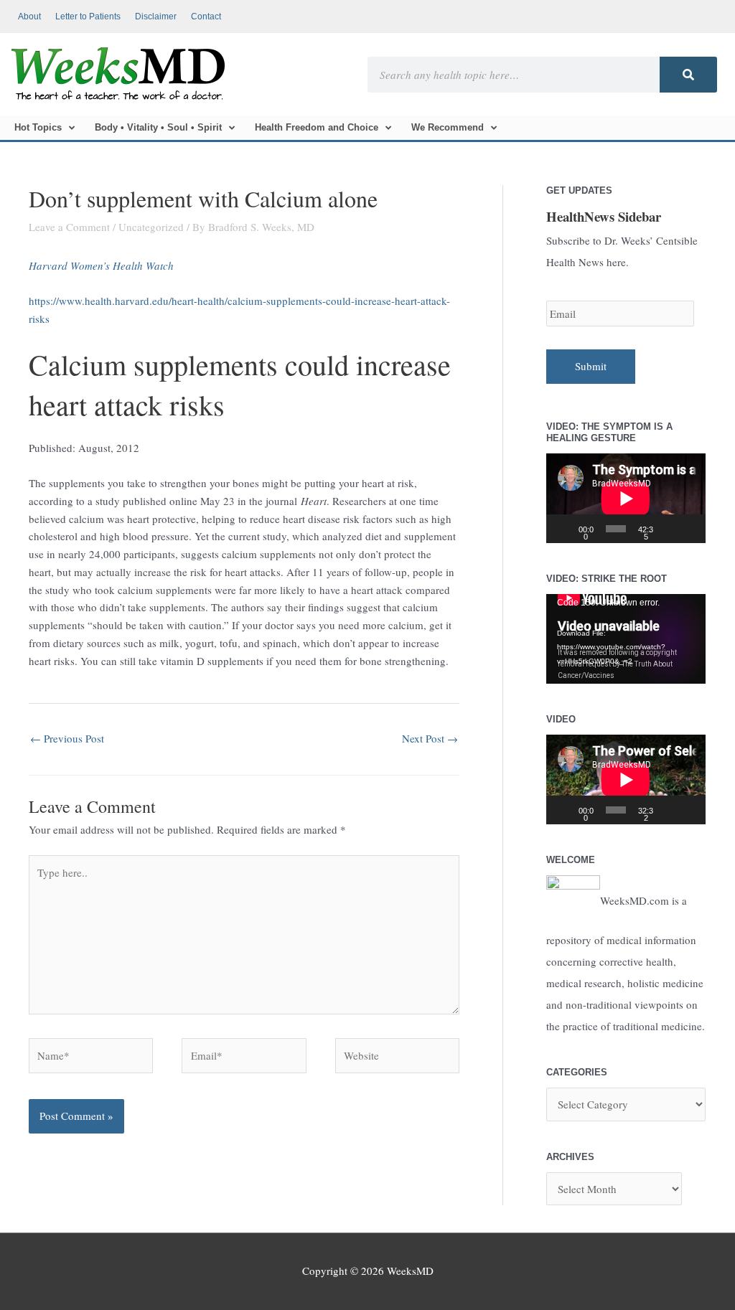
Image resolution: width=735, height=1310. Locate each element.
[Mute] (670, 529)
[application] (626, 498)
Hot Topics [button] (38, 127)
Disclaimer (156, 16)
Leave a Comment (69, 227)
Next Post (430, 738)
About (29, 16)
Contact (206, 16)
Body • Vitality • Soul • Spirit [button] (158, 127)
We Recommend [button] (447, 127)
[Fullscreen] (690, 529)
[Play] (565, 529)
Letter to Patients (88, 16)
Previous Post (67, 738)
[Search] (688, 75)
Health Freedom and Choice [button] (316, 127)
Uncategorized (151, 227)
